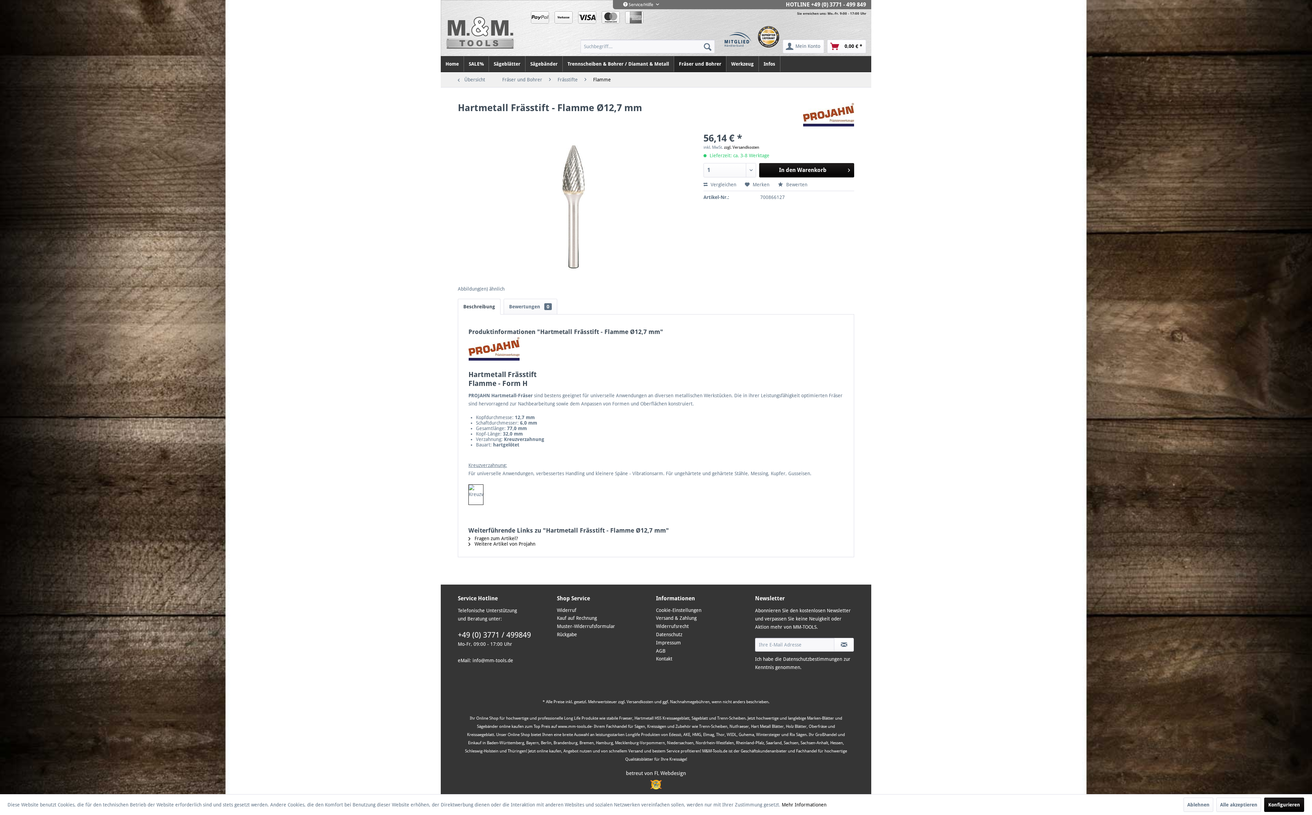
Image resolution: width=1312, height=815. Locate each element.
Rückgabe (567, 634)
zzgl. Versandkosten (741, 147)
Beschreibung (479, 306)
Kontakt (664, 659)
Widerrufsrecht (672, 626)
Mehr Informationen (804, 804)
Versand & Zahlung (676, 618)
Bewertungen (529, 306)
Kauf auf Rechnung (577, 618)
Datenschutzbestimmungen (812, 659)
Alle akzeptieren (1238, 804)
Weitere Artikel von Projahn (504, 544)
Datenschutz (669, 634)
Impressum (668, 642)
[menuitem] (647, 46)
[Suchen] (707, 46)
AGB (661, 651)
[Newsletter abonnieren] (844, 645)
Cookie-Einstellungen (678, 610)
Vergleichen (722, 184)
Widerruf (566, 610)
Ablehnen (1198, 804)
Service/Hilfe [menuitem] (641, 4)
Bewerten (796, 184)
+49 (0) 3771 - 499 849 (838, 4)
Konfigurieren (1284, 804)
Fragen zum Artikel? (495, 538)
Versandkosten (640, 701)
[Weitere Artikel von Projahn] (828, 115)
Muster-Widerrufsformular (586, 626)
